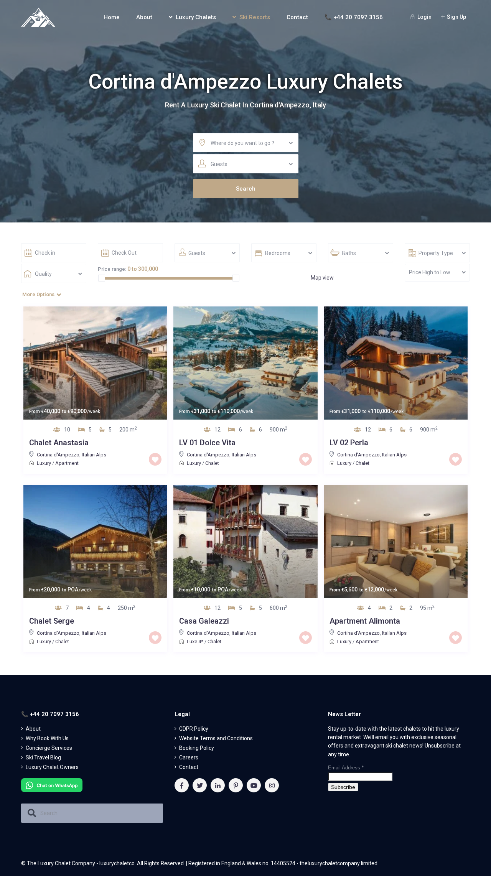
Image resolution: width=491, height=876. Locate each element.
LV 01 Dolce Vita (207, 442)
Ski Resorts (254, 17)
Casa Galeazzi (204, 621)
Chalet (212, 463)
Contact (297, 17)
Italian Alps (94, 455)
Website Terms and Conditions (216, 738)
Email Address (346, 768)
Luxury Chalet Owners (52, 767)
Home (112, 17)
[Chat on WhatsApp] (51, 784)
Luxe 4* (195, 641)
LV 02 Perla (349, 442)
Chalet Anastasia (59, 442)
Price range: (112, 269)
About (144, 17)
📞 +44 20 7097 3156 (354, 17)
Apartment (67, 463)
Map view (322, 278)
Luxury (44, 463)
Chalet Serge (51, 621)
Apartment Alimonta (365, 621)
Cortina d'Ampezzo (58, 455)
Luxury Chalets (196, 17)
